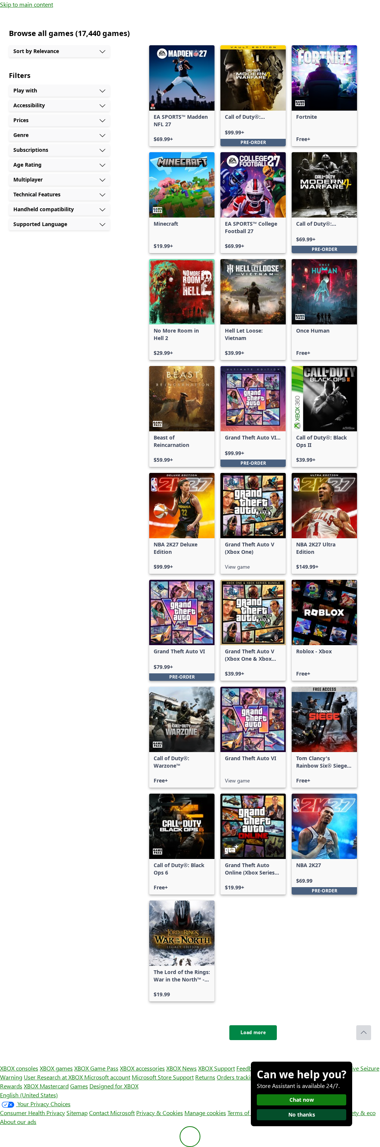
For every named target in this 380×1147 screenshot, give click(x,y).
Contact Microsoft (112, 1113)
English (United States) (29, 1095)
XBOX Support (216, 1068)
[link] (181, 95)
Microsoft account (107, 1077)
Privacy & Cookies (159, 1113)
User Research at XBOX (54, 1077)
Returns (205, 1077)
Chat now (301, 1099)
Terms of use (243, 1113)
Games (79, 1086)
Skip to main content (26, 4)
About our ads (18, 1121)
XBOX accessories (142, 1068)
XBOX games (56, 1068)
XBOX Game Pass (96, 1068)
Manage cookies (205, 1113)
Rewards (11, 1086)
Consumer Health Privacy (32, 1113)
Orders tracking (237, 1077)
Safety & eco (359, 1113)
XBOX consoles (19, 1068)
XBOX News (181, 1068)
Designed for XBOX (113, 1086)
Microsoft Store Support (163, 1077)
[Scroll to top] (363, 1032)
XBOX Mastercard (46, 1086)
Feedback (248, 1068)
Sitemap (77, 1113)
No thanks (301, 1114)
